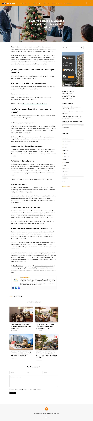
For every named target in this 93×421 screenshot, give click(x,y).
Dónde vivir (65, 147)
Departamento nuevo (67, 141)
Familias (64, 153)
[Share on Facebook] (5, 50)
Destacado (65, 144)
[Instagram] (19, 288)
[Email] (5, 64)
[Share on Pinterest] (21, 296)
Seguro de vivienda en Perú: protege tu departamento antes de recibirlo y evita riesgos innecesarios (21, 353)
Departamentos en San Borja (68, 91)
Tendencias (65, 178)
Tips (64, 181)
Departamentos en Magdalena (68, 94)
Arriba (47, 417)
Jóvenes (65, 159)
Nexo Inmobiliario (40, 31)
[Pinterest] (5, 57)
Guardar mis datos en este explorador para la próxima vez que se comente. (26, 389)
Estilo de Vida (46, 16)
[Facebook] (13, 288)
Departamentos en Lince (67, 93)
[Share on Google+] (19, 296)
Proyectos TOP (66, 168)
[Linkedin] (16, 288)
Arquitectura (65, 137)
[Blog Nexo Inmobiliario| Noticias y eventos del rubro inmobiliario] (8, 3)
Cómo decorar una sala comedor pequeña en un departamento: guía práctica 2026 (21, 326)
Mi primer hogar (66, 162)
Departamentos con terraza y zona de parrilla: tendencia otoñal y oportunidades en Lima (46, 326)
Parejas (64, 165)
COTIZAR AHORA (66, 186)
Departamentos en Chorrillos (67, 98)
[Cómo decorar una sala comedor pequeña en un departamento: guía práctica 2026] (21, 314)
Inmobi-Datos (66, 156)
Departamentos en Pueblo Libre (68, 96)
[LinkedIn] (5, 60)
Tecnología (65, 174)
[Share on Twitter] (5, 54)
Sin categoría (65, 171)
